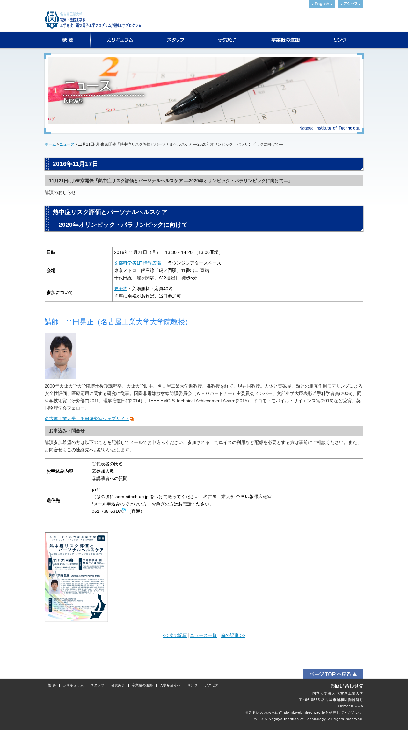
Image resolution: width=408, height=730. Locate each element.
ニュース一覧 (203, 635)
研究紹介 (227, 40)
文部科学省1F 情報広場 (137, 263)
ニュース (67, 144)
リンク (340, 40)
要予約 (120, 288)
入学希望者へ (170, 685)
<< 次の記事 (175, 635)
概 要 (52, 685)
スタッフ (175, 40)
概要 (68, 40)
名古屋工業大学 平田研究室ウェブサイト (87, 418)
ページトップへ (333, 674)
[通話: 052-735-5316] (123, 511)
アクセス (212, 685)
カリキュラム (120, 40)
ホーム (50, 144)
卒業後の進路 (285, 40)
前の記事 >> (233, 635)
